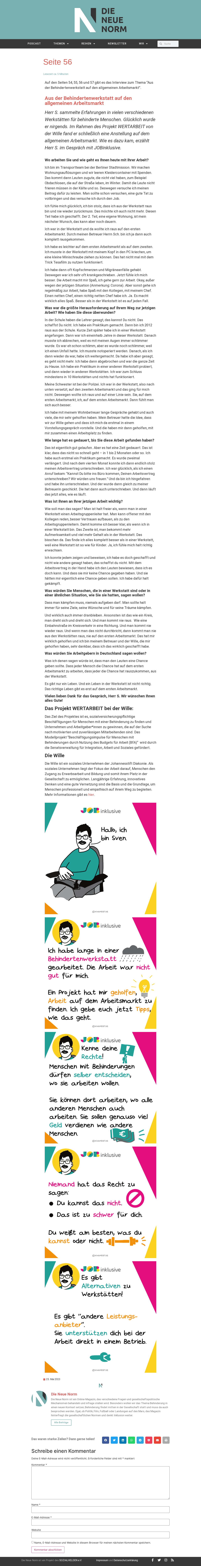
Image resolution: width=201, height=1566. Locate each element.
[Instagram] (165, 1560)
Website (36, 1530)
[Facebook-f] (152, 1560)
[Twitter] (159, 1560)
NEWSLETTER (117, 43)
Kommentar (39, 1464)
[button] (105, 1440)
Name (35, 1504)
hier (91, 795)
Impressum (102, 1560)
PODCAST (34, 43)
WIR (141, 43)
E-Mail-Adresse (41, 1517)
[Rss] (172, 1560)
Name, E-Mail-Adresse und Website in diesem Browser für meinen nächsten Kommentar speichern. (92, 1542)
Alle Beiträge (61, 1422)
